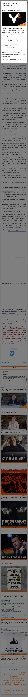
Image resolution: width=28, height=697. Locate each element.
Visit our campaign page (8, 51)
